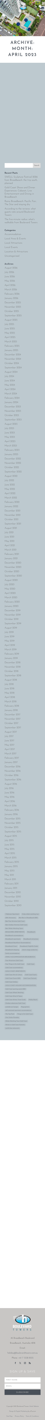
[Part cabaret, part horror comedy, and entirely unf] (22, 1160)
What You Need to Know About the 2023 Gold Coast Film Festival (22, 103)
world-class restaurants (12, 1028)
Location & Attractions (16, 251)
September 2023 (13, 420)
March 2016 (11, 806)
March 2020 (11, 597)
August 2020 (11, 580)
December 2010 (13, 892)
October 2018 (11, 671)
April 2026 (10, 285)
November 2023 (13, 411)
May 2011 (9, 875)
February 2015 (12, 862)
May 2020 (10, 589)
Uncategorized (12, 256)
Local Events (11, 247)
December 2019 (13, 610)
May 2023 (10, 437)
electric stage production (29, 950)
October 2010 (12, 901)
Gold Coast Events (30, 974)
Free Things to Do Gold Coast (15, 964)
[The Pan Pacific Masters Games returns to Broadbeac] (22, 1054)
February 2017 (12, 758)
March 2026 (11, 289)
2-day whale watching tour (30, 914)
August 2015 (11, 836)
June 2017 (9, 740)
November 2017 (13, 719)
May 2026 (10, 281)
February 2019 (12, 654)
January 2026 (11, 298)
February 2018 (12, 706)
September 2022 (13, 472)
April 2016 (10, 801)
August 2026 (11, 268)
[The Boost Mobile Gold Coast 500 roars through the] (22, 1266)
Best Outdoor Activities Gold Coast (16, 925)
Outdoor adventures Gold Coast (15, 1003)
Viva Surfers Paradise (12, 1017)
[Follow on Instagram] (25, 1363)
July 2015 (9, 840)
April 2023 (10, 441)
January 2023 (11, 454)
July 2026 (9, 272)
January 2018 (11, 710)
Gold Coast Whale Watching (14, 992)
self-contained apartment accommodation (18, 1010)
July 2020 (9, 584)
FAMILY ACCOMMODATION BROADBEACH (20, 957)
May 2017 (9, 745)
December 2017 (12, 714)
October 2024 (12, 363)
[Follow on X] (20, 1363)
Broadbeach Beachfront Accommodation (18, 942)
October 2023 (12, 415)
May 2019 (10, 641)
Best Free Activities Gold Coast (15, 921)
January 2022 (11, 506)
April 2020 (10, 593)
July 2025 (9, 324)
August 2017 (11, 732)
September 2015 (13, 832)
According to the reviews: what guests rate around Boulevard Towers (20, 212)
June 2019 (9, 636)
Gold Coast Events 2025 (13, 978)
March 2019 (11, 649)
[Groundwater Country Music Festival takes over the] (22, 1213)
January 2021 (11, 558)
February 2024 (12, 398)
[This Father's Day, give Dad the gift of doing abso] (22, 1107)
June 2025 (10, 328)
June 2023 (10, 433)
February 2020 (12, 602)
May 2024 (10, 385)
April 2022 (10, 493)
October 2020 (12, 571)
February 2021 (12, 554)
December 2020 (13, 563)
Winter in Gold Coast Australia (15, 1024)
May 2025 (10, 333)
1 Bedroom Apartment (12, 914)
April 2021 (10, 545)
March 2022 (11, 498)
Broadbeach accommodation (14, 935)
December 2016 (13, 766)
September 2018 (13, 675)
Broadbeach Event (11, 946)
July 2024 (9, 376)
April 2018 (10, 697)
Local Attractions (13, 243)
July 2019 (9, 632)
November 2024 (13, 359)
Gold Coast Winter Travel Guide (16, 999)
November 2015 (13, 823)
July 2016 (9, 788)
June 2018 (9, 688)
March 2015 (11, 858)
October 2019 (11, 619)
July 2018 (9, 684)
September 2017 (13, 727)
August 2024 (11, 372)
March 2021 (10, 550)
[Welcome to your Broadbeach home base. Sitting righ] (22, 1292)
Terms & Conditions (32, 1416)
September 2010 (13, 905)
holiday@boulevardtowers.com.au (22, 1353)
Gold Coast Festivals (30, 978)
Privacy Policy (19, 1416)
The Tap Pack (10, 1014)
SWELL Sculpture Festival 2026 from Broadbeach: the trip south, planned (21, 180)
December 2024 (13, 354)
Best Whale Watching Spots (14, 928)
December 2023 (13, 407)
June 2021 (9, 537)
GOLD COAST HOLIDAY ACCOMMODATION (21, 985)
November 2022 (13, 463)
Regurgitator (25, 1007)
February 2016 (12, 810)
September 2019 (13, 623)
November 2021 (13, 515)
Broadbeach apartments (13, 939)
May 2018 (9, 693)
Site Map (9, 1416)
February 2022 (12, 502)
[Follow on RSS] (30, 1363)
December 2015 (13, 819)
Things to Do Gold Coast (25, 1014)
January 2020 (11, 606)
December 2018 (12, 662)
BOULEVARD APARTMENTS (15, 932)
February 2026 (12, 294)
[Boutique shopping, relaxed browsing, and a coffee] (22, 1080)
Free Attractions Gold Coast (14, 960)
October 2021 (11, 519)
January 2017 (11, 762)
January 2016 (11, 814)
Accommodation (13, 234)
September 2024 (13, 367)
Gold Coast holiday (11, 982)
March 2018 (10, 701)
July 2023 (9, 428)
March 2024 (11, 393)
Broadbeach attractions (31, 939)
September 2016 (13, 779)
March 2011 (10, 879)
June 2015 (9, 845)
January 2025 (11, 350)
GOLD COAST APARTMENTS (15, 971)
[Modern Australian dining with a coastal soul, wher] (22, 1239)
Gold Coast (30, 964)
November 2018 (13, 667)
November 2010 (13, 897)
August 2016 (11, 784)
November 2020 (13, 567)
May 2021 (9, 541)
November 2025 (13, 307)
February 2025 (12, 346)
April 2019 (10, 645)
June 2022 (10, 485)
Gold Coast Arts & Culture (14, 974)
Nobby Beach (33, 999)
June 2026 (10, 276)
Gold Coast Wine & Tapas (14, 996)
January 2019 (11, 658)
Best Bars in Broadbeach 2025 (28, 917)
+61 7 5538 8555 (25, 1358)
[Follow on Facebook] (15, 1363)
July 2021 (9, 532)
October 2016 (11, 775)
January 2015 (11, 866)
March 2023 (11, 446)
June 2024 (10, 380)
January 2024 (11, 402)
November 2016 (13, 771)
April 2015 (10, 853)
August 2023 (11, 424)
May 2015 (10, 849)
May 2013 (9, 871)
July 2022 (9, 480)
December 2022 (13, 459)
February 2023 (12, 450)
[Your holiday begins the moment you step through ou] (22, 1186)
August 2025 (11, 320)
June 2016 (9, 792)
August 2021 (11, 528)
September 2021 (13, 524)
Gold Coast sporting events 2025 (16, 989)
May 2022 (10, 489)
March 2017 (10, 753)
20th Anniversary (11, 917)
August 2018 (11, 680)
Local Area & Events (15, 238)
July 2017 (9, 736)
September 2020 (13, 576)
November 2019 (13, 615)
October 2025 (12, 311)
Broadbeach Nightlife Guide (29, 946)
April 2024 (10, 389)
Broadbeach (31, 932)
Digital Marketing (21, 1411)
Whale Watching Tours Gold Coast (16, 1021)
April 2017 (10, 749)
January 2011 (11, 888)
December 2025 (13, 302)
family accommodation (12, 953)
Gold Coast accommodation (14, 967)
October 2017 (11, 723)
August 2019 (11, 628)
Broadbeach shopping (12, 950)
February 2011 (11, 884)
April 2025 (10, 337)
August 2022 (11, 476)
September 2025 (13, 315)
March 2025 (11, 341)
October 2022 (12, 467)
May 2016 (10, 797)
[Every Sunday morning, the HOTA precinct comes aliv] (22, 1133)
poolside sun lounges (12, 1007)
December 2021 (12, 511)
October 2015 (11, 827)
